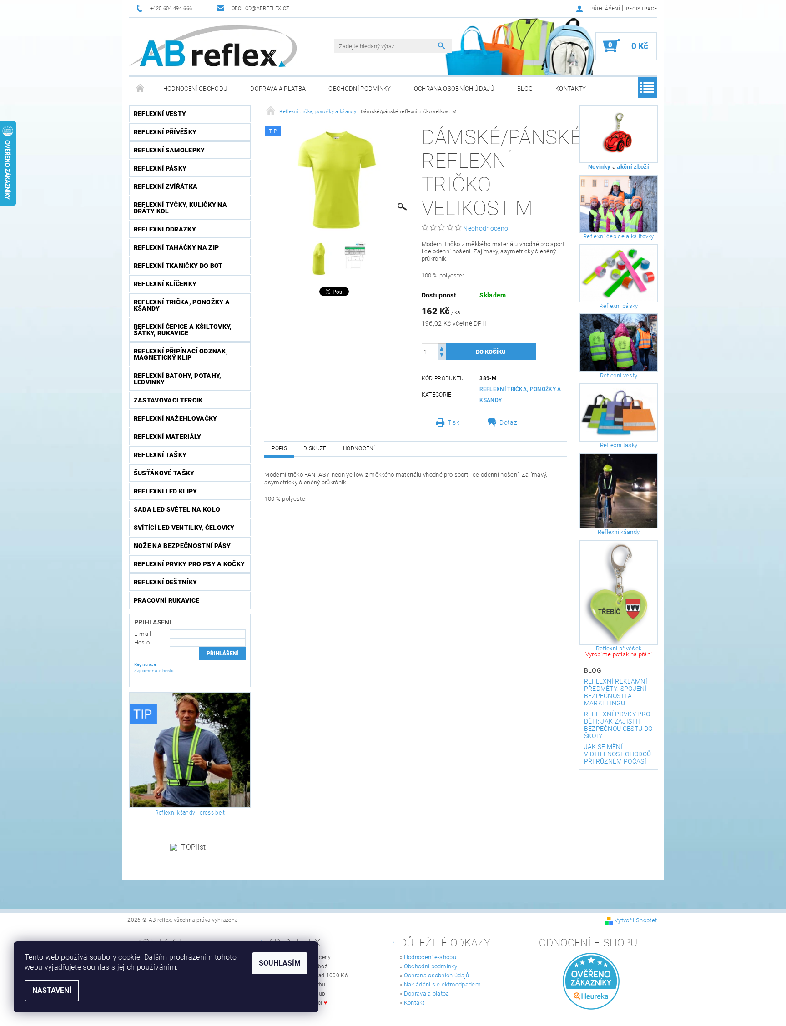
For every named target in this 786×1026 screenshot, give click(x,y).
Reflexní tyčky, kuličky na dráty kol (180, 208)
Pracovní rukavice (166, 600)
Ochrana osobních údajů (454, 88)
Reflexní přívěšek (618, 648)
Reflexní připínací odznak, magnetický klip (181, 354)
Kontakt (414, 1002)
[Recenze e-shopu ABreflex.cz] (591, 981)
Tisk (453, 422)
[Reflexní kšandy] (619, 490)
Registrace (641, 9)
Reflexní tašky (160, 454)
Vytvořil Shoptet (636, 920)
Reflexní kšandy (619, 531)
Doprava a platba (278, 88)
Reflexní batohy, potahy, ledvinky (178, 379)
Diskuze (314, 448)
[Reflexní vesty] (619, 342)
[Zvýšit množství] (442, 347)
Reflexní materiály (168, 436)
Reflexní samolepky (169, 150)
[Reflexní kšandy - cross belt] (190, 749)
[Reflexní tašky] (619, 412)
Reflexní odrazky (165, 229)
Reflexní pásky (160, 168)
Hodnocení (359, 448)
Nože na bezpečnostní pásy (182, 545)
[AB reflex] (213, 46)
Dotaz (508, 422)
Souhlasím (280, 963)
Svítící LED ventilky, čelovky (184, 527)
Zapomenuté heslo (154, 670)
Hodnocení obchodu (195, 88)
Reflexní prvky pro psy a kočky (189, 564)
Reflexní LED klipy (165, 491)
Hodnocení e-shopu (430, 957)
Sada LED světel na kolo (177, 509)
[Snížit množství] (442, 356)
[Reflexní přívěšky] (619, 592)
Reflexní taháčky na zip (176, 247)
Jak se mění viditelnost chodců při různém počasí (617, 754)
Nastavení (51, 990)
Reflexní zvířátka (165, 186)
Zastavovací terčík (168, 400)
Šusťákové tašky (164, 473)
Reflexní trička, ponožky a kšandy (182, 305)
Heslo (142, 642)
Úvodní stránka (140, 89)
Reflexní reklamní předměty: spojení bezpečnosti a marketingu (615, 692)
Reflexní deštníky (165, 582)
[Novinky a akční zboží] (619, 134)
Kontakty (570, 88)
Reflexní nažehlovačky (175, 418)
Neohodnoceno (485, 228)
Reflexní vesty (160, 113)
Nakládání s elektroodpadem (442, 984)
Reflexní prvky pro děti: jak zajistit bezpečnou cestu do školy (618, 724)
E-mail (142, 633)
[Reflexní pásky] (619, 273)
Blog (525, 88)
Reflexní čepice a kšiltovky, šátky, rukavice (183, 330)
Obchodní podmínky (359, 88)
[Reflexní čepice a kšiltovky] (619, 203)
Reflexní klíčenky (165, 283)
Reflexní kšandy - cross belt (190, 813)
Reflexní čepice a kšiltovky (618, 236)
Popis (279, 448)
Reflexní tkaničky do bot (178, 265)
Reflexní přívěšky (165, 132)
